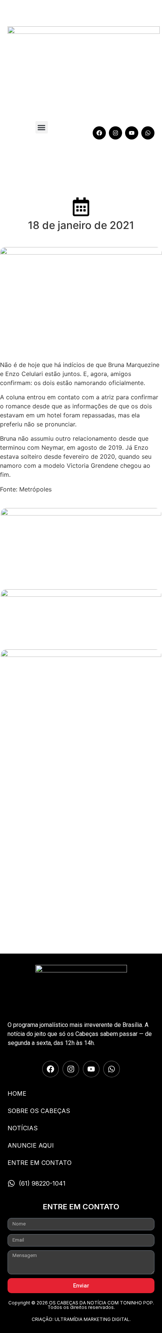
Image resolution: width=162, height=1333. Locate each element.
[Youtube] (131, 133)
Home (17, 1093)
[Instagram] (115, 133)
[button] (41, 127)
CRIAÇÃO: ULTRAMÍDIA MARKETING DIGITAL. (81, 1319)
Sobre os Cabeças (39, 1111)
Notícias (23, 1128)
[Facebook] (99, 133)
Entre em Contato (40, 1162)
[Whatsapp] (147, 133)
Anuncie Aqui (31, 1145)
